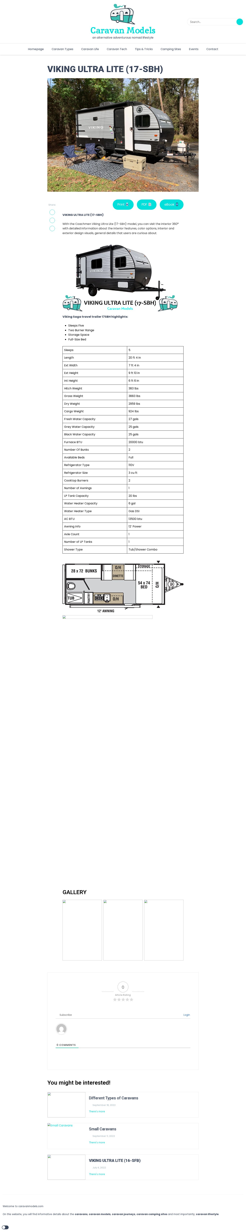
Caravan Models (123, 30)
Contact (212, 49)
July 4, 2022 (99, 1167)
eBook (169, 204)
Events (193, 49)
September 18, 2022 (104, 1105)
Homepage (36, 49)
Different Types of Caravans (113, 1098)
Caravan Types (62, 49)
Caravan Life (90, 49)
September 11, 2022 (104, 1136)
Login (186, 1015)
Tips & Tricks (144, 49)
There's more (97, 1111)
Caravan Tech (117, 49)
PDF (145, 204)
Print (121, 204)
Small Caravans (102, 1129)
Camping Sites (171, 49)
